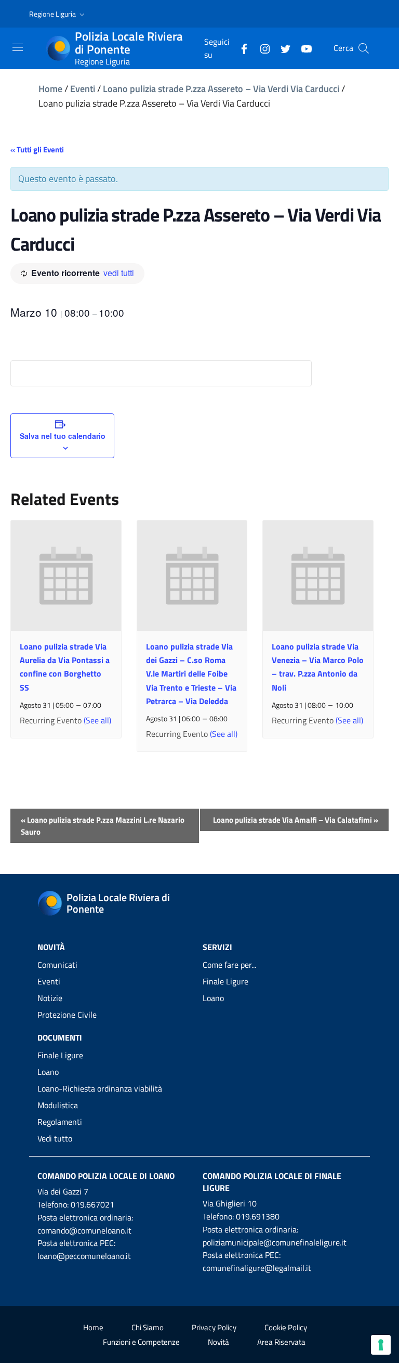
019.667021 (92, 1204)
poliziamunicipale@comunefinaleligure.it (275, 1242)
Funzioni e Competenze (141, 1342)
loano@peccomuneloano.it (84, 1256)
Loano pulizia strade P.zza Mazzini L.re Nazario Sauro (102, 826)
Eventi (82, 89)
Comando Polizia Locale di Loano (106, 1176)
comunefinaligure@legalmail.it (257, 1268)
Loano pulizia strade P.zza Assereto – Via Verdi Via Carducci (221, 89)
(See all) (97, 720)
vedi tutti (118, 273)
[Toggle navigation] (17, 47)
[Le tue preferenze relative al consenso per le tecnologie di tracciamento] (381, 1345)
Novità (218, 1342)
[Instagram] (260, 48)
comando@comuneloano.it (84, 1230)
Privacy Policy (214, 1327)
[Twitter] (281, 48)
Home (50, 89)
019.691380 (258, 1216)
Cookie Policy (285, 1327)
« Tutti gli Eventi (37, 149)
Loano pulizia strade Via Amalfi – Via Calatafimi (295, 820)
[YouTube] (302, 48)
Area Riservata (281, 1342)
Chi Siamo (147, 1327)
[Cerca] (363, 48)
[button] (58, 14)
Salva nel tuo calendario (62, 436)
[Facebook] (240, 48)
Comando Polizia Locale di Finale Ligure (272, 1182)
